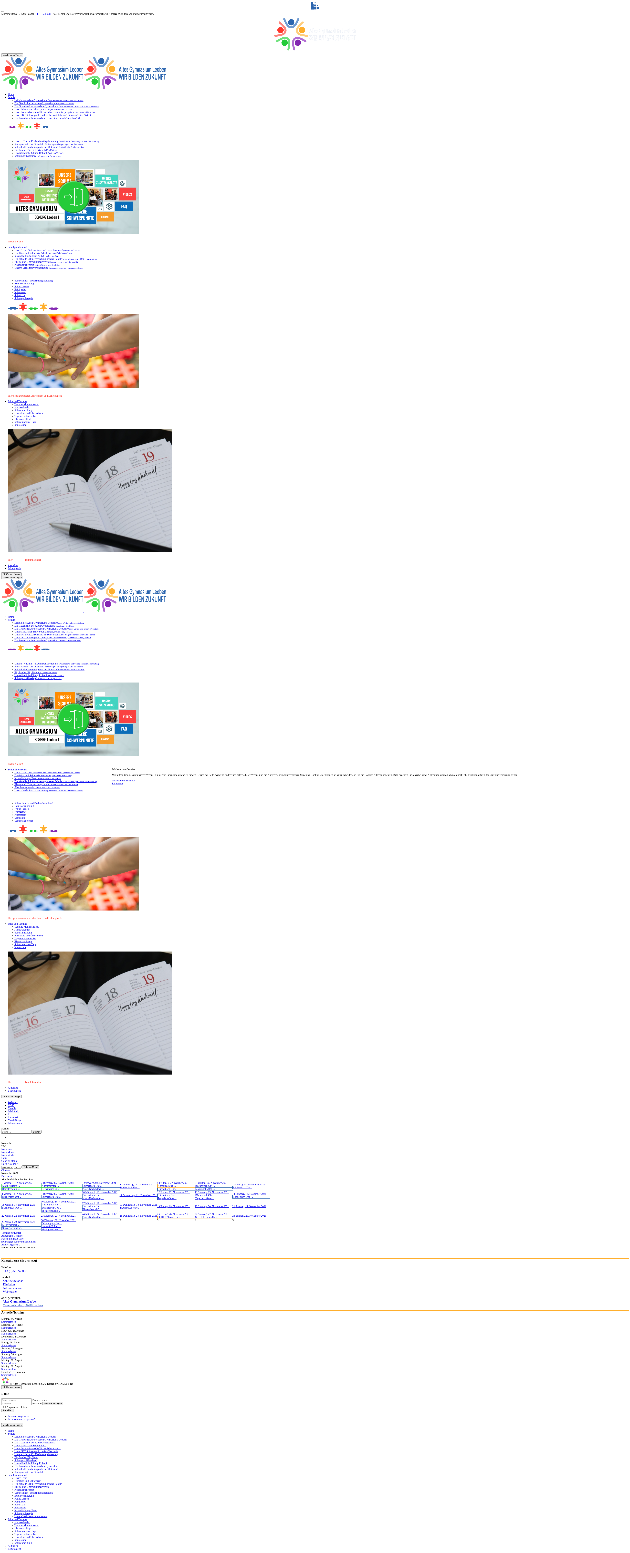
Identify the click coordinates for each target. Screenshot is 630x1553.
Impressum (117, 783)
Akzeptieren (118, 780)
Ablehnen (130, 780)
